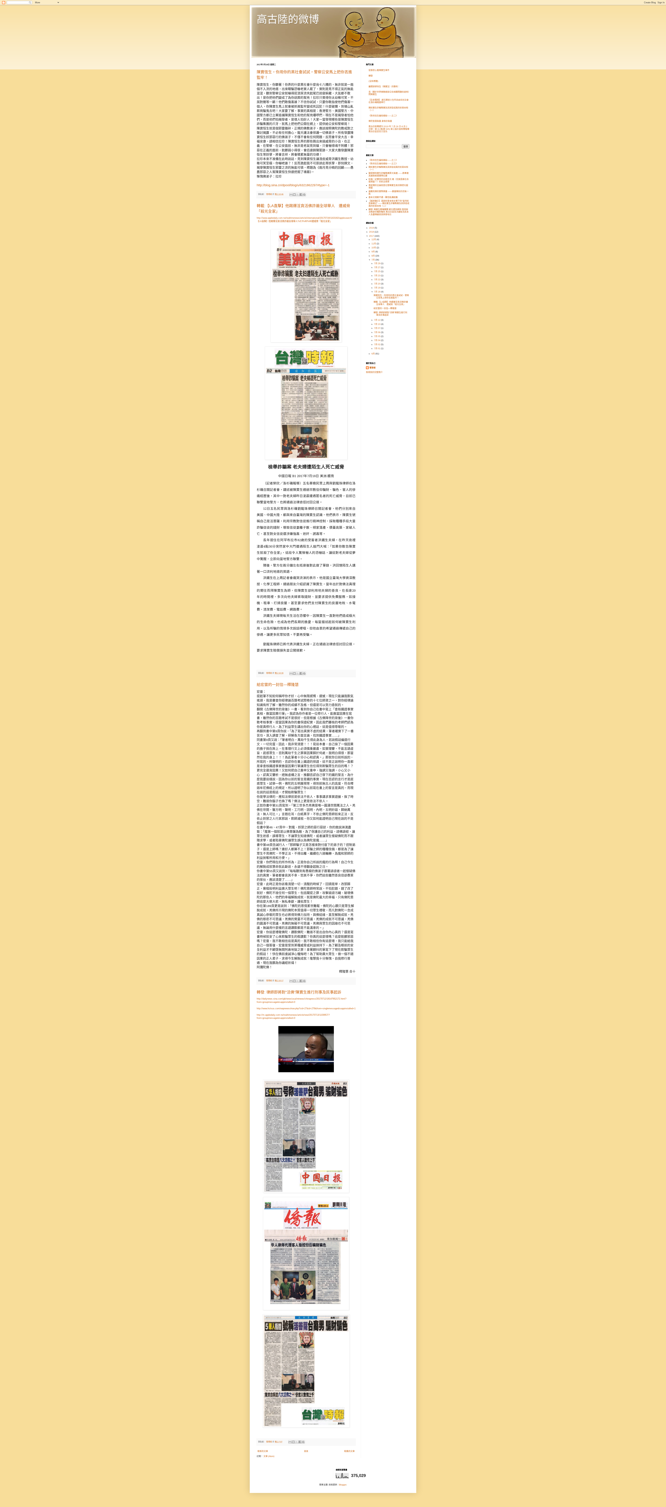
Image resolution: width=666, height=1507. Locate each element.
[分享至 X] (297, 194)
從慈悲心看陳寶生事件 (379, 70)
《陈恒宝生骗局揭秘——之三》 (383, 163)
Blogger (342, 1485)
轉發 (371, 76)
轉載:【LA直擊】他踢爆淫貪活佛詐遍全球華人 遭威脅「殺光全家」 (391, 303)
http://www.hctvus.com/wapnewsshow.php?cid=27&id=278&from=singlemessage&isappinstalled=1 (306, 1008)
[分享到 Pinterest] (304, 194)
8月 (373, 256)
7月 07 (377, 328)
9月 (373, 251)
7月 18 (377, 292)
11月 (374, 243)
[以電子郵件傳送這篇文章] (291, 194)
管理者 (372, 368)
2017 (371, 236)
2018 (371, 232)
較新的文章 (263, 1451)
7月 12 (377, 320)
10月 (374, 247)
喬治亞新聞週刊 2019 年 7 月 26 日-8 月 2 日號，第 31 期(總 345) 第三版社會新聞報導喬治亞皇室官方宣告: (389, 129)
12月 (374, 239)
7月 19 (377, 288)
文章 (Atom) (268, 1456)
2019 (371, 228)
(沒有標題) (373, 81)
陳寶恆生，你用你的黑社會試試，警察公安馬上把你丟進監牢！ (391, 296)
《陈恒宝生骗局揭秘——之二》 (383, 116)
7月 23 (377, 275)
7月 (373, 260)
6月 (373, 353)
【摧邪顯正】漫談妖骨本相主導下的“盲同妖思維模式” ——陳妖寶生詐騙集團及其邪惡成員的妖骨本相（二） (389, 203)
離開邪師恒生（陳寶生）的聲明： (384, 86)
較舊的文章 (349, 1451)
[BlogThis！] (294, 194)
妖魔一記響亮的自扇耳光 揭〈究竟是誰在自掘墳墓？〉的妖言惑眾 (389, 180)
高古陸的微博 (288, 19)
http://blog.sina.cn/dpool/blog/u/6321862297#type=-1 (293, 185)
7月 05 (377, 336)
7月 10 (377, 324)
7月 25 (377, 271)
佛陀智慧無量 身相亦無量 (380, 121)
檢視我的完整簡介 (374, 372)
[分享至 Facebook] (301, 194)
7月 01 (377, 348)
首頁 (306, 1451)
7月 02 (377, 344)
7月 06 (377, 332)
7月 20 (377, 284)
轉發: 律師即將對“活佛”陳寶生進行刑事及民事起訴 (299, 992)
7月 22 (377, 279)
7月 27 (377, 267)
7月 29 (377, 263)
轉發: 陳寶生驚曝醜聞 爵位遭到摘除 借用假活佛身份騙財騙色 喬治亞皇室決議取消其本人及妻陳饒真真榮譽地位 (389, 212)
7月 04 (377, 340)
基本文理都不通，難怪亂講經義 (383, 197)
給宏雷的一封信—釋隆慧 (278, 684)
